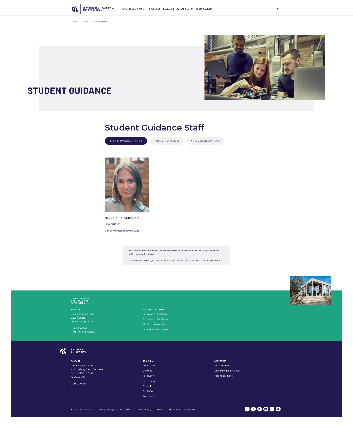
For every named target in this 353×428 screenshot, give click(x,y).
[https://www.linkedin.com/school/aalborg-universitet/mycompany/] (272, 409)
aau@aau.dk (78, 377)
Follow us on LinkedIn (155, 314)
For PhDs (148, 391)
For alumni (149, 376)
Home (74, 22)
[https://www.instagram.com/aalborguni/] (259, 409)
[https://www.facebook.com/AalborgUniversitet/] (247, 409)
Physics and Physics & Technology (126, 141)
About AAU (149, 365)
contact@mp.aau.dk (82, 321)
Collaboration (185, 9)
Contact (147, 370)
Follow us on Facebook (155, 319)
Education (155, 9)
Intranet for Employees (155, 329)
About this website (81, 409)
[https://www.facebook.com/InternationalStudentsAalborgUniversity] (253, 409)
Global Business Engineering (205, 141)
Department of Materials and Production (98, 9)
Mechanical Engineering (167, 141)
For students (150, 381)
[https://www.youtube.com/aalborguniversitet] (265, 409)
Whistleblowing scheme (182, 409)
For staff (147, 386)
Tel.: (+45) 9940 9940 (82, 373)
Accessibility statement (151, 409)
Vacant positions (223, 376)
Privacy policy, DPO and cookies (114, 409)
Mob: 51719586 (112, 224)
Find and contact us (154, 324)
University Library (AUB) (227, 370)
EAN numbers (222, 365)
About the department (134, 9)
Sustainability (204, 9)
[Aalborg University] (75, 9)
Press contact (150, 396)
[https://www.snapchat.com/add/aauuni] (278, 409)
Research (168, 9)
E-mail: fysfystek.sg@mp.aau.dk (122, 230)
